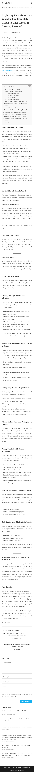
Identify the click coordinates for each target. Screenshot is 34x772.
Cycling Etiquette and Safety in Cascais (14, 108)
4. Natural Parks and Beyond (13, 99)
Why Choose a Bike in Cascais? (12, 89)
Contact (12, 767)
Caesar (5, 32)
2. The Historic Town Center (13, 95)
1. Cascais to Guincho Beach (13, 93)
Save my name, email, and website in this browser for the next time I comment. (17, 695)
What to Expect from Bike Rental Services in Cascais (15, 105)
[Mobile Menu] (31, 3)
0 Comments (12, 714)
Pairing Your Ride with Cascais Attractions (15, 112)
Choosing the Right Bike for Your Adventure (15, 101)
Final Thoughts (8, 122)
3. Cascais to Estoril (11, 97)
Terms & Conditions (26, 767)
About (9, 767)
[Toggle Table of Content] (29, 86)
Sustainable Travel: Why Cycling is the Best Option (16, 119)
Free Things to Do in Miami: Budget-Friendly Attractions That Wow (17, 645)
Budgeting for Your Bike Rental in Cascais (15, 116)
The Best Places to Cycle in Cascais (13, 91)
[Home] (2, 7)
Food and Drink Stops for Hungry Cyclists (15, 114)
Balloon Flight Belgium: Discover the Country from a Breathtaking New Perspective (17, 635)
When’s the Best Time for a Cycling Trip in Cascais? (17, 110)
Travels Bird (7, 3)
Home (5, 767)
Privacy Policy (18, 767)
